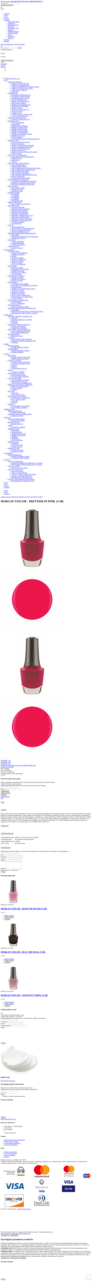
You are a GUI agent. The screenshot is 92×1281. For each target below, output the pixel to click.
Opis (2, 802)
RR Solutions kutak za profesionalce (14, 1140)
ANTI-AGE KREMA (18, 122)
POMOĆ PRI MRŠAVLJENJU (21, 456)
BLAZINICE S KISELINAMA (21, 96)
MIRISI (6, 344)
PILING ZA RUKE (17, 280)
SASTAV (3, 810)
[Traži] (18, 3)
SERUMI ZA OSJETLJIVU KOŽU (22, 219)
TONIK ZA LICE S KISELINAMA (22, 114)
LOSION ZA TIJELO (18, 290)
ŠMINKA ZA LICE (13, 429)
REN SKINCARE (13, 28)
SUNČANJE (11, 240)
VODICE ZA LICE (13, 246)
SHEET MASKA (17, 153)
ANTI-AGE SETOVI (18, 227)
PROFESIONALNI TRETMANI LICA (23, 481)
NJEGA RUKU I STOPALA (16, 276)
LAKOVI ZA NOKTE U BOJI (21, 363)
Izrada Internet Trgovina (24, 1209)
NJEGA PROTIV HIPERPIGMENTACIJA (24, 175)
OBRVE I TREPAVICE (15, 202)
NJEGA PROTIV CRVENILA (20, 173)
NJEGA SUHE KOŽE (18, 176)
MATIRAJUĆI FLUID (18, 135)
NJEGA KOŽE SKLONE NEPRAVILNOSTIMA (26, 168)
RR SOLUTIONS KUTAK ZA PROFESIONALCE (27, 1)
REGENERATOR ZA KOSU (20, 269)
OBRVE (10, 425)
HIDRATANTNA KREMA (20, 126)
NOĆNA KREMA (17, 137)
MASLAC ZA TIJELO (18, 292)
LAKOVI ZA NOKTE (14, 360)
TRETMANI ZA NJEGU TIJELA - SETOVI (25, 313)
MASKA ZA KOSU (17, 267)
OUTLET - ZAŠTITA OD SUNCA (22, 476)
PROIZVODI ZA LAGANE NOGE (22, 297)
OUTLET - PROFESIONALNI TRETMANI (21, 479)
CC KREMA (15, 196)
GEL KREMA (16, 124)
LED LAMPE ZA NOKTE (19, 407)
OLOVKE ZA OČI (17, 445)
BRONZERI (15, 430)
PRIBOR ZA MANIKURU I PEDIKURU (20, 385)
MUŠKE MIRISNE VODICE (20, 347)
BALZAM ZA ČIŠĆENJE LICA (21, 95)
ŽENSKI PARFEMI (17, 352)
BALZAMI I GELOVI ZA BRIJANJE (23, 157)
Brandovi (7, 20)
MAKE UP (7, 417)
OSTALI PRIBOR (17, 388)
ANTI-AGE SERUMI (18, 207)
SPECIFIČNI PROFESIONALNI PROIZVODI (22, 233)
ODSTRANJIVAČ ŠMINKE (20, 106)
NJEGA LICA (16, 160)
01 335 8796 (16, 44)
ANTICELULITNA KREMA (20, 284)
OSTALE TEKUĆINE (14, 378)
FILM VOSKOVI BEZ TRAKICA (22, 339)
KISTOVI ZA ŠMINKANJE (16, 419)
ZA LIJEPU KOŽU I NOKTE (20, 458)
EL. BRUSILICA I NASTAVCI (21, 406)
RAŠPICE (15, 390)
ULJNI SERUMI (16, 223)
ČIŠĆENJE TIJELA (14, 251)
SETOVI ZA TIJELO (14, 305)
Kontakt (6, 41)
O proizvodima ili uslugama (12, 1143)
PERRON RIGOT (13, 31)
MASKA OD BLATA (18, 144)
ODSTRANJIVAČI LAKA (19, 381)
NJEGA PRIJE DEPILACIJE (20, 333)
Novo (6, 17)
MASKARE (15, 443)
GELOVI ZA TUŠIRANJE (19, 253)
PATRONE (15, 342)
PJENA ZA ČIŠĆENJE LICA (20, 109)
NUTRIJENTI (8, 453)
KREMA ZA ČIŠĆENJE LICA (21, 101)
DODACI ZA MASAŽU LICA (17, 118)
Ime (2, 855)
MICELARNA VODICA (19, 103)
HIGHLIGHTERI (17, 432)
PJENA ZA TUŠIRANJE (19, 259)
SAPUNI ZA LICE (17, 111)
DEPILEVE (11, 36)
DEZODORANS (17, 287)
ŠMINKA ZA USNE (14, 448)
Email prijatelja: (5, 1025)
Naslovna (7, 13)
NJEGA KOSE (12, 266)
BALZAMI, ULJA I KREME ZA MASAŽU (24, 285)
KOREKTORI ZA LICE (19, 434)
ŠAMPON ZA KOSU (18, 271)
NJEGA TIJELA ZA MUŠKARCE (18, 300)
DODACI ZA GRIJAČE (19, 326)
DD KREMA (15, 197)
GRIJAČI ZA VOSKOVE (19, 328)
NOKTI (6, 354)
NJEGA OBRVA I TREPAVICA (21, 204)
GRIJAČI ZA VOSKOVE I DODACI (19, 324)
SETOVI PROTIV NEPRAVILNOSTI (23, 228)
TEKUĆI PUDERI (17, 440)
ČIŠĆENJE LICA (13, 93)
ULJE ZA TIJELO (17, 298)
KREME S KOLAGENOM (20, 131)
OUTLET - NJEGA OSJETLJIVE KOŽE (24, 474)
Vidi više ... (11, 38)
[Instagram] (11, 1081)
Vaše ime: (3, 1022)
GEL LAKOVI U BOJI (18, 399)
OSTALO (14, 365)
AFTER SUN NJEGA (18, 241)
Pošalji (3, 872)
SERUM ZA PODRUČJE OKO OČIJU (23, 184)
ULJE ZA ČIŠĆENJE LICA (20, 116)
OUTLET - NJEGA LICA (15, 469)
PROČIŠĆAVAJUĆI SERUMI (20, 209)
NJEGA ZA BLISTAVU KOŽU (21, 178)
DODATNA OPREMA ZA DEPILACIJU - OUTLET (27, 463)
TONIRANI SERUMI (18, 222)
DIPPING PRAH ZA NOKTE (20, 359)
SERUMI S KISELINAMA (20, 210)
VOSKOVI (11, 337)
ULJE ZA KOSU (17, 274)
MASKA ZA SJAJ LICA (19, 150)
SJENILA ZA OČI (17, 447)
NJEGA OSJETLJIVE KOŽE (20, 171)
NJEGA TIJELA (13, 282)
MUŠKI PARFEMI (13, 346)
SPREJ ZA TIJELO (17, 262)
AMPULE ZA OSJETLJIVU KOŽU (22, 88)
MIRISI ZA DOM (9, 409)
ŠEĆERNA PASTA (13, 334)
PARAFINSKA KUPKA (19, 375)
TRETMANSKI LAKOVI (19, 368)
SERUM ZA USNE (17, 191)
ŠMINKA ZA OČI (13, 442)
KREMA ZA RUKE (17, 277)
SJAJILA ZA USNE (17, 451)
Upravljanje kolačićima (10, 1145)
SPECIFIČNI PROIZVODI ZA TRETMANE (25, 236)
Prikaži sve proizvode (7, 5)
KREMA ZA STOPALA (19, 279)
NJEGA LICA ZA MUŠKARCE (17, 155)
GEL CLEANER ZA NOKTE (20, 380)
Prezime (3, 857)
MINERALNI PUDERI (18, 435)
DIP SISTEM (12, 355)
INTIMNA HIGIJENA (18, 254)
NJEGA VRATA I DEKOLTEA (21, 295)
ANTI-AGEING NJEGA (19, 165)
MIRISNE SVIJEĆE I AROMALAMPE (19, 414)
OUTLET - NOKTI (13, 466)
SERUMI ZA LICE (13, 205)
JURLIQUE (11, 23)
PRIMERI (14, 437)
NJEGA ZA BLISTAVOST (19, 473)
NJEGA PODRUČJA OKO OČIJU (18, 179)
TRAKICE (15, 323)
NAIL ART (15, 401)
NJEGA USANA (13, 186)
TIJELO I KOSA (9, 249)
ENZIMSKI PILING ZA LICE (20, 98)
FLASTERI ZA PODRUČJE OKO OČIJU (24, 181)
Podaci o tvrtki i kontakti (11, 1141)
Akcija (6, 15)
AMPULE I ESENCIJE (15, 82)
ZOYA (10, 35)
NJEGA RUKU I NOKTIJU (16, 373)
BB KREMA (15, 194)
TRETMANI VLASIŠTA (19, 272)
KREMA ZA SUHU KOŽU (20, 127)
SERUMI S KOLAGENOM (20, 212)
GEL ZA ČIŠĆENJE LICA (19, 100)
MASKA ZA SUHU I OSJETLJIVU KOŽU (24, 152)
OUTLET (7, 460)
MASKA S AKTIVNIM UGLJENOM (23, 145)
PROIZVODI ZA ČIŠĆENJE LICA (22, 477)
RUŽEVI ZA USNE (17, 450)
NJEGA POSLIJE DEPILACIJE (21, 331)
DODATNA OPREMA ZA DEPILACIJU (20, 316)
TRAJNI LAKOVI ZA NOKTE (17, 396)
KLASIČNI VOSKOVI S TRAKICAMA (24, 341)
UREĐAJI (11, 404)
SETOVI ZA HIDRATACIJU (20, 232)
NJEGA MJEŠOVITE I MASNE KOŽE (23, 170)
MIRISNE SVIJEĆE (17, 416)
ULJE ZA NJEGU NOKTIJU (20, 377)
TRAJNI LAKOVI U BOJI (19, 468)
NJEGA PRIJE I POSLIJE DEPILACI (19, 329)
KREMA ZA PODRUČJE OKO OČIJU (23, 183)
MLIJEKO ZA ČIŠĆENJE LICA (21, 105)
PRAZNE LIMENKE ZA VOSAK (22, 319)
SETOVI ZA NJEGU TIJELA (20, 306)
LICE (6, 80)
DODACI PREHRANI (14, 455)
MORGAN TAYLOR (7, 767)
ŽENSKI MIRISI (13, 349)
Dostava (6, 1157)
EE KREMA (15, 199)
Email (2, 789)
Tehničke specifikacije (7, 833)
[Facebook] (4, 1081)
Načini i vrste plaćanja (10, 1152)
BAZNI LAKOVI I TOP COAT (21, 357)
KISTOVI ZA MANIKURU (20, 386)
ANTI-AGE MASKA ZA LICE (21, 142)
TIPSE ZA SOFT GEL (18, 394)
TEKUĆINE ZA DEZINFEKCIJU (22, 383)
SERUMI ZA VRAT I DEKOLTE (21, 220)
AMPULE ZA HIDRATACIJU (21, 85)
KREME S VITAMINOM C (20, 132)
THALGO (11, 26)
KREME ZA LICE (13, 121)
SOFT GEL (11, 391)
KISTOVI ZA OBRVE (18, 420)
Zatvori (3, 1043)
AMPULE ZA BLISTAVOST (20, 83)
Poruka (3, 868)
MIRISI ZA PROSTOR (15, 411)
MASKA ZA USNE (17, 189)
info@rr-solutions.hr (6, 44)
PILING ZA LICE (17, 108)
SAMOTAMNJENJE (18, 243)
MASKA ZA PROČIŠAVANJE (21, 148)
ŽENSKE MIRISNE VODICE (20, 350)
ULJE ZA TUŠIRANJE (18, 264)
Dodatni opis (4, 826)
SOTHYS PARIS (13, 33)
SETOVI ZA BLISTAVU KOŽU (21, 230)
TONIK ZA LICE (17, 113)
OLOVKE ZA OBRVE (18, 427)
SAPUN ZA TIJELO (18, 261)
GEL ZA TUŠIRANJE (18, 303)
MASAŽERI (15, 235)
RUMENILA (15, 438)
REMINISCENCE (13, 25)
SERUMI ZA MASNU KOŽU (20, 217)
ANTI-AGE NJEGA (18, 471)
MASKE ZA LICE (13, 140)
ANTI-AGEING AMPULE (19, 90)
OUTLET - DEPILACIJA (15, 461)
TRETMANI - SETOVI (18, 238)
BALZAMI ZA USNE (18, 188)
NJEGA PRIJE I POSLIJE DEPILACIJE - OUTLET (27, 464)
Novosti (6, 18)
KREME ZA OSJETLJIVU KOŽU (22, 134)
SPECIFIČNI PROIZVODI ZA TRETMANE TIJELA (27, 311)
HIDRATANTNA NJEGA (19, 166)
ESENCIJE (15, 91)
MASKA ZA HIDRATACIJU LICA (22, 147)
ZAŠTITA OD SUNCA (18, 245)
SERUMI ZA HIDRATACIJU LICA (22, 215)
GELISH (10, 30)
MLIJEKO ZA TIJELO (18, 293)
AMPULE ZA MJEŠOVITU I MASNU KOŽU (25, 87)
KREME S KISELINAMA (19, 129)
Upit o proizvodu (5, 847)
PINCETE (15, 318)
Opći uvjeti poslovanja (10, 1153)
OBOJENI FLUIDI (17, 201)
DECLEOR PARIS (13, 22)
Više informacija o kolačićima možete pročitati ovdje (15, 1233)
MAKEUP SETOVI (14, 422)
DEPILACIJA (8, 315)
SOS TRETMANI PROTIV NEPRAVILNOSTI (26, 139)
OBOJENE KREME (14, 192)
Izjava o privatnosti (9, 1155)
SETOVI (14, 162)
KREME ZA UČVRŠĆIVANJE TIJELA (23, 289)
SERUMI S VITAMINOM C (20, 214)
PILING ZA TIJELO (18, 258)
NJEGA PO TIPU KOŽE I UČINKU (19, 163)
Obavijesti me (5, 791)
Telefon (3, 860)
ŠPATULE (15, 321)
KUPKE (14, 256)
